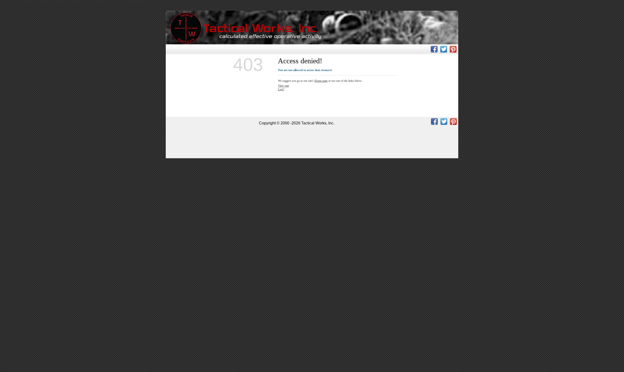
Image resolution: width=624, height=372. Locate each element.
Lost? (281, 89)
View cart (283, 85)
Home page (321, 81)
